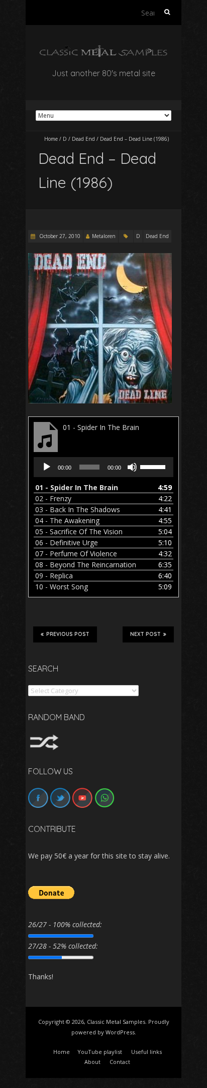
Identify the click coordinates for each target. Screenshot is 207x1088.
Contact (120, 1061)
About (92, 1061)
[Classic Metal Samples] (103, 50)
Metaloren (104, 236)
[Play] (47, 467)
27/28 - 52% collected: (63, 946)
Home (51, 138)
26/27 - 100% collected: (65, 924)
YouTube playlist (99, 1051)
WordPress (120, 1032)
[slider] (154, 466)
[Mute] (132, 467)
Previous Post (67, 634)
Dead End (83, 138)
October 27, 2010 (59, 236)
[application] (103, 467)
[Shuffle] (44, 739)
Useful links (146, 1051)
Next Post (145, 634)
